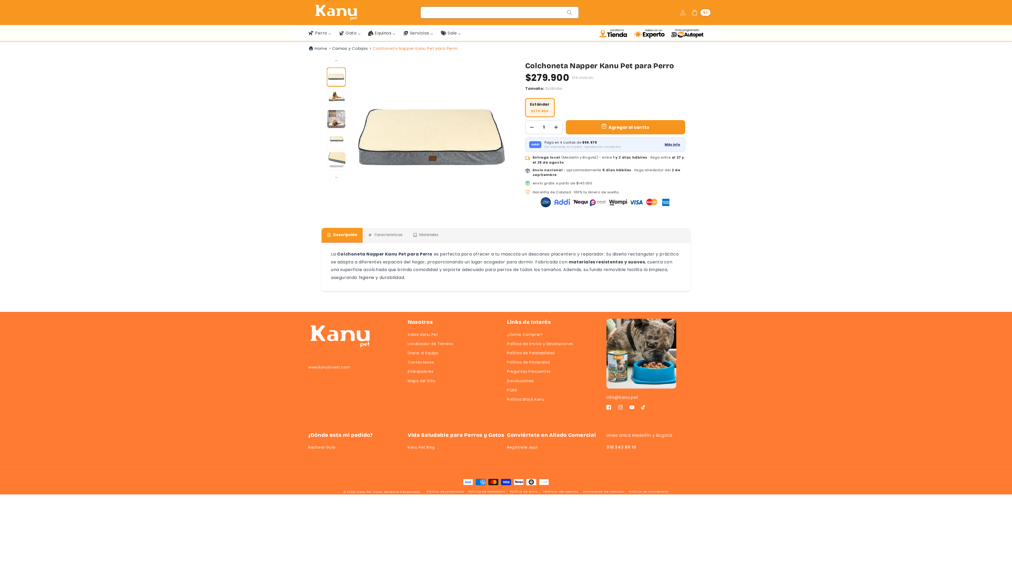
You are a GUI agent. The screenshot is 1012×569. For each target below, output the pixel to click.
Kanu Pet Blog (421, 447)
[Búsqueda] (569, 12)
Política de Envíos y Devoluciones (540, 343)
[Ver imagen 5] (336, 161)
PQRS (512, 390)
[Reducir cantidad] (532, 127)
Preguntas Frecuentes (529, 371)
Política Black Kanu (525, 399)
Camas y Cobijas (350, 48)
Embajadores (421, 371)
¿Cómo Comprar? (525, 334)
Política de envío (524, 491)
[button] (701, 12)
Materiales (428, 234)
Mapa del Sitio (421, 381)
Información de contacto (603, 491)
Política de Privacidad (528, 362)
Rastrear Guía (321, 447)
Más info (672, 144)
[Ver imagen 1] (336, 76)
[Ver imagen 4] (336, 140)
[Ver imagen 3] (336, 119)
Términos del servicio (560, 491)
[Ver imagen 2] (336, 98)
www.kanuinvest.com (329, 367)
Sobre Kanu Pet (423, 334)
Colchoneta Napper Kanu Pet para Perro (415, 48)
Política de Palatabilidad (531, 353)
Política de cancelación (649, 491)
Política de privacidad (445, 491)
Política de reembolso (487, 491)
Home (321, 48)
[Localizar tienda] (615, 33)
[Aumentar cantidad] (556, 127)
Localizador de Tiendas (430, 343)
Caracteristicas (388, 234)
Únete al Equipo (423, 353)
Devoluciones (520, 381)
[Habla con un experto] (651, 33)
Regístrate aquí (522, 447)
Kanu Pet (364, 492)
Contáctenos (421, 362)
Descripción (345, 234)
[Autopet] (687, 33)
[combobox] (500, 12)
